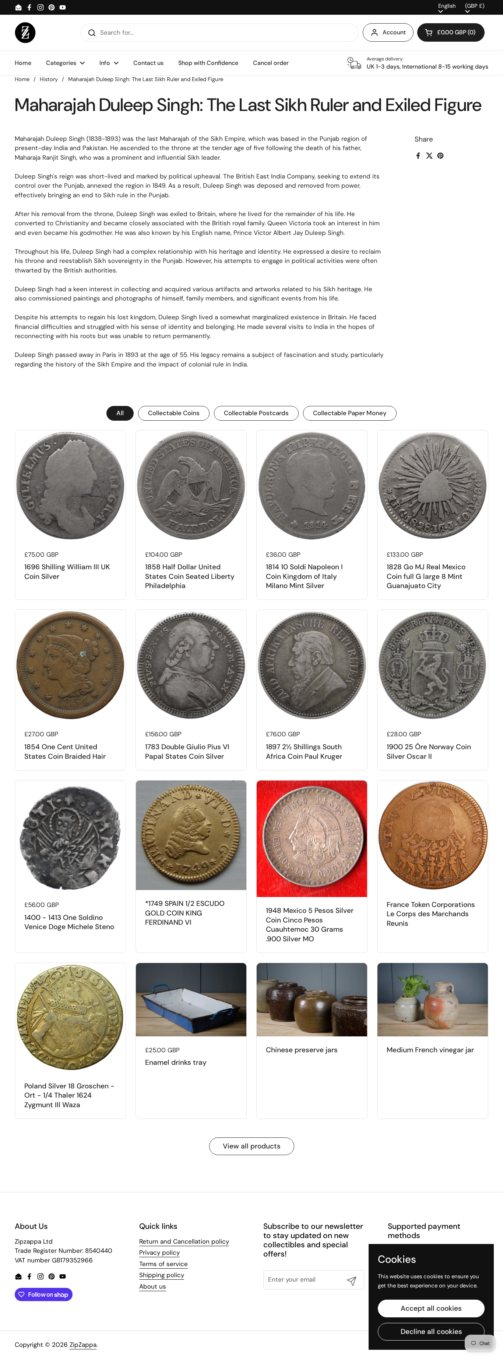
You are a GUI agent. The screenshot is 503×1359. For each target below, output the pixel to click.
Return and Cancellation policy (184, 1241)
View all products (252, 1146)
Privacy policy (159, 1252)
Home (22, 79)
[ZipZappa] (25, 32)
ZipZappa (83, 1345)
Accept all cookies (431, 1308)
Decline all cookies (431, 1331)
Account (394, 32)
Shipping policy (161, 1275)
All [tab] (120, 413)
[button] (451, 32)
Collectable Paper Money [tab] (350, 413)
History (49, 79)
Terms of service (163, 1264)
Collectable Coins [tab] (174, 413)
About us (152, 1286)
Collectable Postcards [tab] (256, 413)
